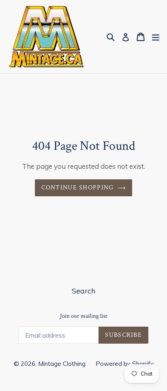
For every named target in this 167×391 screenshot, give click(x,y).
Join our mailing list (83, 316)
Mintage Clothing (62, 364)
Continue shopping (77, 187)
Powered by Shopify (125, 364)
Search (83, 290)
